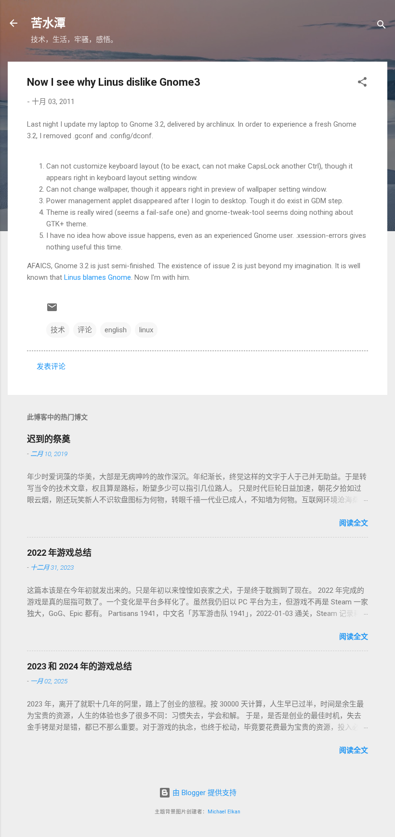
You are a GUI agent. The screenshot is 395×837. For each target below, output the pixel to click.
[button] (362, 83)
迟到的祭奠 (48, 439)
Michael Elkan (224, 812)
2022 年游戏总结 (59, 553)
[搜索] (381, 26)
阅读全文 (353, 523)
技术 (58, 330)
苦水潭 (48, 23)
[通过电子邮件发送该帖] (52, 310)
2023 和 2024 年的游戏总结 (79, 666)
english (116, 330)
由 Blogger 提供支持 (204, 792)
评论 (85, 330)
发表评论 (51, 366)
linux (146, 330)
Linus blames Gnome (97, 277)
